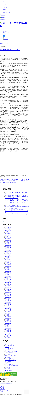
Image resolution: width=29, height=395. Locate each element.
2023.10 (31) (8, 269)
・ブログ (2, 387)
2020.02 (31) (8, 324)
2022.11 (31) (8, 283)
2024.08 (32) (8, 257)
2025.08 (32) (8, 242)
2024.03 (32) (8, 263)
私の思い (5, 4)
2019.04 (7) (7, 336)
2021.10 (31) (8, 299)
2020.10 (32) (8, 314)
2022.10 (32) (8, 284)
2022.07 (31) (8, 288)
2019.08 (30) (8, 331)
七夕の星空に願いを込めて (10, 50)
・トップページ (4, 386)
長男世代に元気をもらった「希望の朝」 (15, 209)
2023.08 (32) (8, 272)
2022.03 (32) (8, 293)
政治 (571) (7, 357)
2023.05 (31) (8, 276)
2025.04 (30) (8, 247)
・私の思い (2, 389)
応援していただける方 (8, 12)
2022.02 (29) (8, 294)
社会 (5, 52)
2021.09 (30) (8, 300)
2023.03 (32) (8, 278)
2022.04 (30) (8, 292)
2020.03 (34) (8, 323)
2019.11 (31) (8, 328)
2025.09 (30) (8, 241)
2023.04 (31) (8, 277)
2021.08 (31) (8, 302)
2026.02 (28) (8, 235)
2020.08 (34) (8, 316)
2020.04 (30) (8, 321)
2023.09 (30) (8, 271)
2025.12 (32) (8, 237)
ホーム (4, 1)
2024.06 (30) (8, 259)
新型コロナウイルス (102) (11, 365)
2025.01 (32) (8, 251)
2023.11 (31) (8, 268)
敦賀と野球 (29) (9, 358)
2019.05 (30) (8, 335)
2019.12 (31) (8, 326)
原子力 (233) (8, 354)
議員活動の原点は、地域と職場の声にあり (15, 195)
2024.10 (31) (8, 254)
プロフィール (6, 7)
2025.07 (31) (8, 243)
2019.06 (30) (8, 334)
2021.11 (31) (8, 298)
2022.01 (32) (8, 295)
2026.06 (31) (8, 230)
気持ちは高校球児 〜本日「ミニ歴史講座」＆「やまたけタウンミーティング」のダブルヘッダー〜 (16, 202)
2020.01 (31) (8, 325)
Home (4, 29)
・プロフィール (4, 390)
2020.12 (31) (8, 311)
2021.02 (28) (8, 309)
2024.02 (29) (8, 264)
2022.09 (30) (8, 285)
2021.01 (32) (8, 310)
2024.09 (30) (8, 256)
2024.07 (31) (8, 258)
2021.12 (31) (8, 297)
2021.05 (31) (8, 305)
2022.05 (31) (8, 290)
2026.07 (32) (8, 228)
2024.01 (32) (8, 266)
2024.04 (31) (8, 262)
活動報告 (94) (8, 367)
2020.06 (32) (8, 319)
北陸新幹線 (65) (9, 352)
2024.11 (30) (8, 253)
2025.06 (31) (8, 245)
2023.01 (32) (8, 280)
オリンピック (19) (9, 345)
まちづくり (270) (9, 348)
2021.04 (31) (8, 306)
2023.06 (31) (8, 274)
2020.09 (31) (8, 315)
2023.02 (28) (8, 279)
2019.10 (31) (8, 329)
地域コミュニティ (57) (10, 355)
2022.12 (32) (8, 282)
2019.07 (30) (8, 333)
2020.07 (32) (8, 318)
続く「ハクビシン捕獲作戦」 (12, 205)
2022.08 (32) (8, 287)
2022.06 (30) (8, 289)
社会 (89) (7, 368)
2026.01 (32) (8, 236)
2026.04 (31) (8, 232)
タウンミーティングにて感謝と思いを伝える (16, 199)
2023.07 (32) (8, 273)
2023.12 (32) (8, 267)
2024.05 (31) (8, 261)
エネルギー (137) (9, 344)
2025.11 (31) (8, 238)
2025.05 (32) (8, 246)
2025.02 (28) (8, 250)
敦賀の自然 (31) (9, 361)
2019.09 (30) (8, 330)
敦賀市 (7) (7, 362)
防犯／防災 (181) (9, 370)
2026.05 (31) (8, 231)
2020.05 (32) (8, 320)
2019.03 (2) (7, 337)
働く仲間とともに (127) (11, 351)
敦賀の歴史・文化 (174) (11, 360)
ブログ (4, 9)
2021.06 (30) (8, 304)
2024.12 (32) (8, 252)
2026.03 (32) (8, 233)
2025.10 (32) (8, 240)
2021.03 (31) (8, 308)
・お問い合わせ (4, 391)
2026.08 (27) (8, 227)
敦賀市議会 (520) (9, 364)
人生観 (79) (8, 349)
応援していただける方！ (6, 44)
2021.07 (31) (8, 303)
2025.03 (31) (8, 248)
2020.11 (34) (8, 313)
